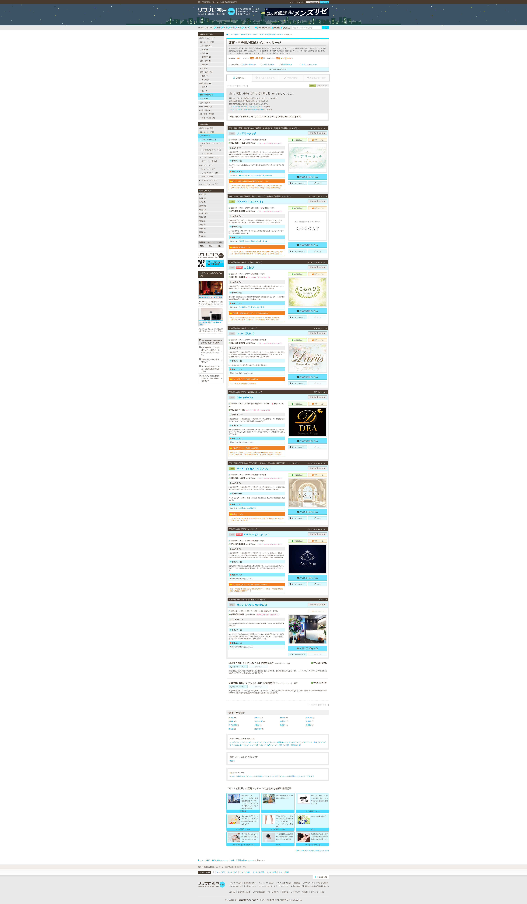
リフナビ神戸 (232, 872)
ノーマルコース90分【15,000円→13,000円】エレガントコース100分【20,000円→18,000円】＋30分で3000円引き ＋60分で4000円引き (256, 187)
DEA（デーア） (242, 397)
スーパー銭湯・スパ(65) (209, 184)
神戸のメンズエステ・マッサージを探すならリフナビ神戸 (264, 900)
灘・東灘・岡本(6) (207, 114)
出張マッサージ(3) (207, 42)
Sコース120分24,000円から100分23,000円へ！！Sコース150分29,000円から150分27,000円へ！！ (256, 590)
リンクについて (283, 886)
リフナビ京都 (245, 872)
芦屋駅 (308, 721)
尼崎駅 (256, 725)
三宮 (232, 28)
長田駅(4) (202, 232)
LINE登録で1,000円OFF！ (247, 508)
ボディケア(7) (265, 745)
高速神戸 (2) (206, 57)
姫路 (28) (205, 75)
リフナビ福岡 (284, 872)
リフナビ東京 (271, 872)
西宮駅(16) (203, 217)
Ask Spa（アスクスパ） (250, 534)
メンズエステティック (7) (211, 150)
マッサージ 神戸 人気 (237, 776)
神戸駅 (282, 717)
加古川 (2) (205, 79)
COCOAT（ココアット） (247, 201)
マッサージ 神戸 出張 (255, 776)
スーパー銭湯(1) (278, 745)
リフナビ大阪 (220, 872)
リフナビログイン (273, 892)
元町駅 (256, 717)
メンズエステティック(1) (262, 742)
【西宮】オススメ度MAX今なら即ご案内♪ (253, 241)
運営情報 (285, 892)
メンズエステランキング (267, 886)
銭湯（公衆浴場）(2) (293, 745)
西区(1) (232, 760)
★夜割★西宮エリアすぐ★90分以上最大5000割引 (255, 175)
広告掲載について (244, 892)
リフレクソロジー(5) (250, 745)
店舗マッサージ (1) (209, 139)
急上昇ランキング (250, 886)
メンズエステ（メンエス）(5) (240, 742)
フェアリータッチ (243, 133)
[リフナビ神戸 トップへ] (216, 12)
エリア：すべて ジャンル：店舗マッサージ (247, 109)
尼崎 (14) (205, 64)
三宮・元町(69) (205, 45)
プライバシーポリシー (318, 892)
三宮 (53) (205, 49)
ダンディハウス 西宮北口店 (248, 605)
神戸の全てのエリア (207, 38)
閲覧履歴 (277, 28)
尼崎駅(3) (202, 224)
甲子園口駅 (233, 725)
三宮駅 (231, 717)
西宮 (239, 28)
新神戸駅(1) (203, 205)
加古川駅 (257, 729)
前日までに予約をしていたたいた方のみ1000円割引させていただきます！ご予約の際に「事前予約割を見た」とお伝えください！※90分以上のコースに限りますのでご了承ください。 (256, 453)
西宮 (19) (205, 98)
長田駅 (308, 725)
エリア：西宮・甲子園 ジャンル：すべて (246, 106)
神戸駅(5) (202, 202)
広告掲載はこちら (308, 886)
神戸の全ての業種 (206, 128)
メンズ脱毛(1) (278, 742)
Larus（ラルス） (243, 333)
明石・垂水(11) (205, 83)
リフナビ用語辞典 (322, 883)
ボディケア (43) (207, 176)
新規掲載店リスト (250, 883)
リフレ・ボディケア (207, 169)
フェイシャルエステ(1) (293, 742)
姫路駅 (231, 721)
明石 (225, 28)
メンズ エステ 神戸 (271, 776)
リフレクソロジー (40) (210, 172)
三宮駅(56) (203, 194)
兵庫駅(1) (202, 228)
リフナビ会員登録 (259, 892)
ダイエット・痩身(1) (311, 742)
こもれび (242, 267)
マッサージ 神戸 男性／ (288, 776)
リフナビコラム (308, 883)
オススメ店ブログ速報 (283, 883)
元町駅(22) (203, 198)
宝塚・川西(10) (205, 110)
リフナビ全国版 (205, 872)
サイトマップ (295, 892)
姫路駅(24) (203, 209)
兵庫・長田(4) (205, 102)
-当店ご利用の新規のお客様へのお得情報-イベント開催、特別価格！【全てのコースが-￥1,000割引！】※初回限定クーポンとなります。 (255, 318)
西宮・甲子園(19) (206, 94)
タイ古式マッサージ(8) (208, 180)
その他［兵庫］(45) (207, 118)
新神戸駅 (309, 717)
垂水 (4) (205, 91)
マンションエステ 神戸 (305, 776)
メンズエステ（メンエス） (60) (211, 144)
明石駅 (231, 729)
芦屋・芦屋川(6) (206, 106)
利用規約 (305, 892)
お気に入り (286, 28)
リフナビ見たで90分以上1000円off (243, 383)
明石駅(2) (202, 236)
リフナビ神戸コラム (263, 28)
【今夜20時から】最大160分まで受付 (251, 307)
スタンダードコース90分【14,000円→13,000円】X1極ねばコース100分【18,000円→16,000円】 (257, 519)
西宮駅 (282, 721)
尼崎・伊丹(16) (205, 60)
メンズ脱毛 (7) (207, 153)
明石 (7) (205, 87)
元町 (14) (205, 53)
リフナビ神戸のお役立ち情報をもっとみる (313, 850)
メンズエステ (205, 135)
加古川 (247, 28)
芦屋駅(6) (202, 221)
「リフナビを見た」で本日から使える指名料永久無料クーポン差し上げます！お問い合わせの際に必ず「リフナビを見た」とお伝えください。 (256, 252)
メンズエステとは (235, 886)
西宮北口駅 (258, 721)
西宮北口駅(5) (204, 213)
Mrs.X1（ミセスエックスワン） (251, 468)
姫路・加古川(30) (206, 72)
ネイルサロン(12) (206, 165)
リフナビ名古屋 (258, 872)
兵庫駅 (282, 725)
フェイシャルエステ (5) (210, 157)
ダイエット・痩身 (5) (209, 161)
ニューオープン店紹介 (266, 883)
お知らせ (232, 892)
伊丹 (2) (205, 68)
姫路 (218, 28)
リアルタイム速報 (235, 883)
